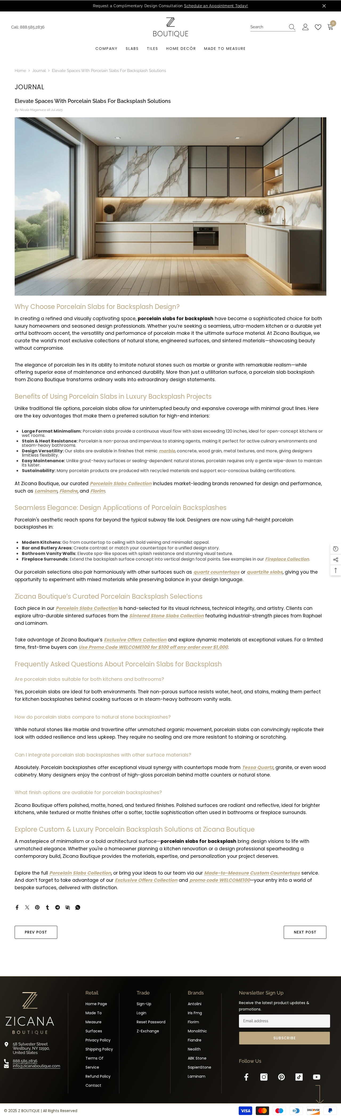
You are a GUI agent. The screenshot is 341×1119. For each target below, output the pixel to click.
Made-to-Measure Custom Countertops (252, 873)
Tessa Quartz (257, 767)
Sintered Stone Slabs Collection (166, 616)
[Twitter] (27, 907)
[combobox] (268, 27)
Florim (97, 491)
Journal (39, 70)
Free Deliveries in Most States (184, 6)
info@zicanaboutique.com (36, 1066)
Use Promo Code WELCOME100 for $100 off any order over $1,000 (153, 647)
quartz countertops (216, 572)
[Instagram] (264, 1077)
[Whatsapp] (77, 907)
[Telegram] (57, 907)
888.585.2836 (32, 27)
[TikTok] (299, 1077)
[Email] (67, 907)
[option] (170, 6)
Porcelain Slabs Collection (121, 483)
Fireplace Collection (287, 559)
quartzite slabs (265, 572)
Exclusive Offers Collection (135, 640)
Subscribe (284, 1038)
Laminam (46, 491)
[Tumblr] (47, 907)
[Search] (273, 27)
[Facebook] (17, 907)
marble (167, 451)
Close (324, 6)
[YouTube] (316, 1077)
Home (20, 71)
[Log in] (305, 27)
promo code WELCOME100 (219, 880)
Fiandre (68, 491)
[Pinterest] (37, 907)
